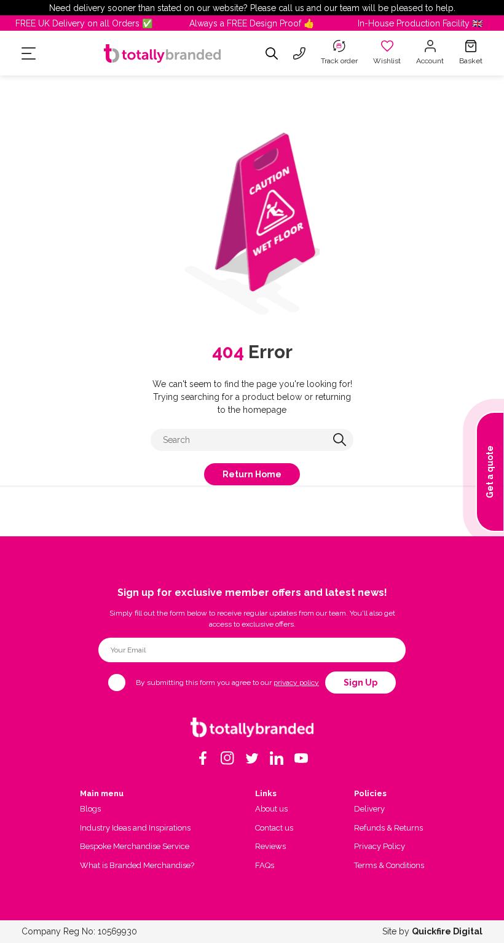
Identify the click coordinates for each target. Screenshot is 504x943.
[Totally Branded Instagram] (227, 758)
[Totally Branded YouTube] (301, 758)
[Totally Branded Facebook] (203, 758)
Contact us (274, 827)
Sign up (360, 682)
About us (271, 808)
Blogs (90, 808)
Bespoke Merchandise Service (134, 846)
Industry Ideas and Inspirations (135, 827)
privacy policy (296, 682)
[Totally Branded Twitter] (252, 758)
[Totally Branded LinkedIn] (276, 758)
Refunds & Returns (388, 827)
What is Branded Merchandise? (137, 865)
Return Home (252, 474)
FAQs (264, 865)
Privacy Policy (379, 846)
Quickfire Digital (447, 931)
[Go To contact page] (299, 53)
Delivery (369, 808)
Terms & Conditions (389, 865)
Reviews (270, 846)
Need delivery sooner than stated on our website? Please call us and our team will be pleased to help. (252, 8)
